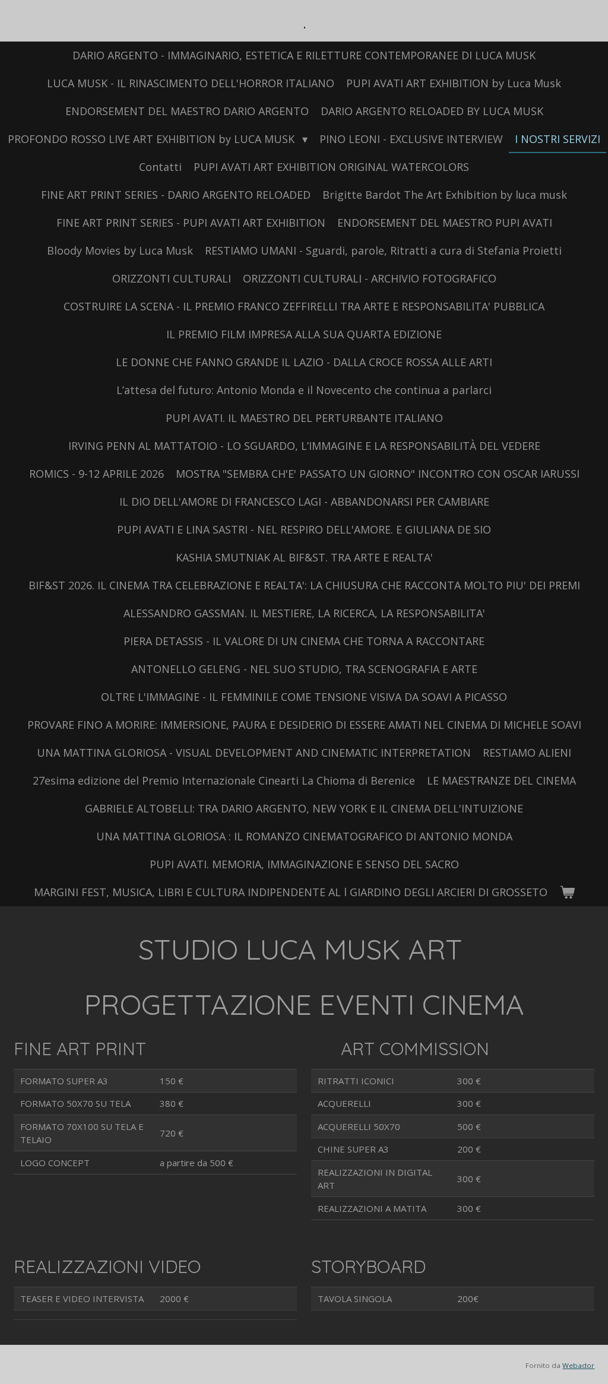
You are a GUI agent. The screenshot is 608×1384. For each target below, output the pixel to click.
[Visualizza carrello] (566, 892)
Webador (578, 1365)
